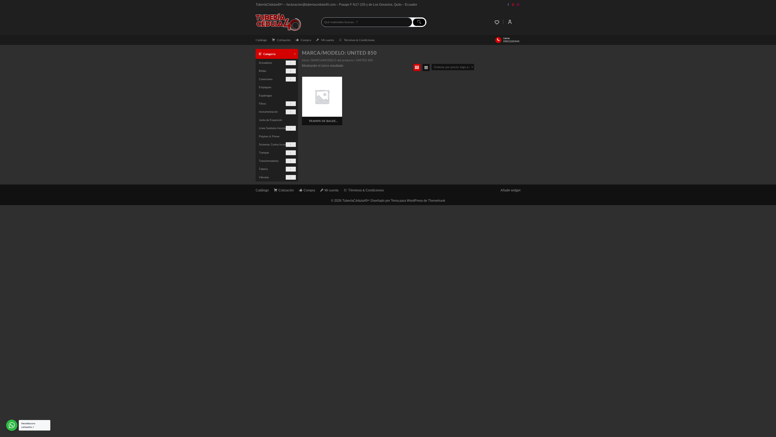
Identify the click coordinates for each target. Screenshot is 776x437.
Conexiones (266, 79)
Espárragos (265, 95)
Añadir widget (510, 190)
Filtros (262, 103)
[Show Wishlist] (498, 22)
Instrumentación (268, 111)
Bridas (262, 70)
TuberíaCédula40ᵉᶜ (356, 200)
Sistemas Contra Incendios (275, 144)
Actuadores (265, 62)
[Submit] (419, 22)
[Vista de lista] (426, 67)
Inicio (305, 60)
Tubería (263, 169)
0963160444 (511, 41)
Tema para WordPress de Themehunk (418, 200)
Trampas (264, 152)
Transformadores (269, 160)
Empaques (265, 87)
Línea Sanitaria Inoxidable (274, 128)
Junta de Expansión (270, 120)
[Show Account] (509, 22)
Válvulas (264, 177)
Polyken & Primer (269, 136)
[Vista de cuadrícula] (417, 67)
